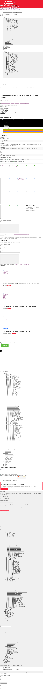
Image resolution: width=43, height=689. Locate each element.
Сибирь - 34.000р (8, 456)
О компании (5, 45)
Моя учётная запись (6, 667)
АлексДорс (9, 40)
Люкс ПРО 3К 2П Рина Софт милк (14, 432)
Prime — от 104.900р (11, 644)
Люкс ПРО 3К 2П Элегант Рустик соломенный (16, 606)
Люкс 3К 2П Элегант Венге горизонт (14, 418)
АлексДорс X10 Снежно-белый (13, 376)
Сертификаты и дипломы (9, 129)
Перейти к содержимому (13, 8)
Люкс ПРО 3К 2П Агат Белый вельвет (14, 425)
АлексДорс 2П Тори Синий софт (13, 393)
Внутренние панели (9, 44)
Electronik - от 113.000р (9, 450)
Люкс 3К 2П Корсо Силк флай (13, 420)
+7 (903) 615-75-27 (8, 3)
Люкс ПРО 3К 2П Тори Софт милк (14, 441)
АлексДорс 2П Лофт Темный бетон (14, 387)
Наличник (2, 110)
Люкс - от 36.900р (10, 19)
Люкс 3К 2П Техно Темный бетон (13, 414)
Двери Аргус (7, 18)
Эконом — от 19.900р (11, 650)
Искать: (1, 14)
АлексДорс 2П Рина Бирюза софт (13, 388)
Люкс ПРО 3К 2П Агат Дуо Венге (13, 429)
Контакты (4, 49)
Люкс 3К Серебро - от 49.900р (10, 399)
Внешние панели (8, 43)
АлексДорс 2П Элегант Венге (13, 395)
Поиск (16, 14)
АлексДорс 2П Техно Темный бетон (14, 391)
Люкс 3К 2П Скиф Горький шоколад (14, 412)
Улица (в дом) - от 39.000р (10, 449)
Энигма (6, 460)
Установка (5, 48)
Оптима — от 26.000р (11, 647)
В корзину (2, 113)
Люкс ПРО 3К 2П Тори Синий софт (14, 442)
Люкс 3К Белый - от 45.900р (12, 22)
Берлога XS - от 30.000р (11, 36)
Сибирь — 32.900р (10, 649)
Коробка (2, 109)
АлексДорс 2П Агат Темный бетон (14, 382)
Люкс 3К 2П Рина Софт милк (12, 405)
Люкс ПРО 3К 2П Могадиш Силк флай (14, 437)
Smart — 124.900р (10, 645)
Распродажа (7, 42)
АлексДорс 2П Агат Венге (12, 380)
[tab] (23, 128)
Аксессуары (5, 465)
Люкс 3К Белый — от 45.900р (13, 636)
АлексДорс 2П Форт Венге (12, 379)
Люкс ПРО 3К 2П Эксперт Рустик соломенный (16, 445)
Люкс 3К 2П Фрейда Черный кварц (14, 416)
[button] (1, 351)
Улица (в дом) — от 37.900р (12, 642)
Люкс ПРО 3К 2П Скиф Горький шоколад (15, 438)
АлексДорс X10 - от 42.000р (10, 375)
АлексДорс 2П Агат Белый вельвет (14, 381)
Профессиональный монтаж (28, 123)
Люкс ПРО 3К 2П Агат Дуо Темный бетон (15, 427)
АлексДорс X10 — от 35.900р (13, 634)
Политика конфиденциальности (6, 502)
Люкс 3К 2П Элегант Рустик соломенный (15, 419)
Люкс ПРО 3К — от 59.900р (12, 639)
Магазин (4, 17)
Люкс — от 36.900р (11, 633)
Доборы (1, 111)
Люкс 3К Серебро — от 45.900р (13, 637)
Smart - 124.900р (10, 30)
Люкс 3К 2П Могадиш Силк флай (13, 411)
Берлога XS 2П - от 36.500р (12, 71)
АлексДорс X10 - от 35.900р (12, 20)
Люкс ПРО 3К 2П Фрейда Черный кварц (15, 444)
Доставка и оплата (6, 47)
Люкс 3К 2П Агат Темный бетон (13, 402)
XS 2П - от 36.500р (8, 459)
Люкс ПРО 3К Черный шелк (12, 423)
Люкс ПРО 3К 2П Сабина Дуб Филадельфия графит (17, 433)
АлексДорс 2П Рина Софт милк (13, 386)
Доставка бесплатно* (6, 126)
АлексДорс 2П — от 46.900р (12, 635)
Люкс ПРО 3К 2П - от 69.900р (13, 26)
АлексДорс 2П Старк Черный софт (14, 390)
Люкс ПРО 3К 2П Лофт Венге (13, 431)
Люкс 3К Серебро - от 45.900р (13, 23)
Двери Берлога (8, 31)
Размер (1, 108)
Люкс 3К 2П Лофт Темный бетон (13, 410)
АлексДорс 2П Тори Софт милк (13, 396)
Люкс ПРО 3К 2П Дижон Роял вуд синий (15, 428)
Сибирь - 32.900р (10, 34)
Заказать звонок (13, 5)
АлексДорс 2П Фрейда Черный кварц (14, 397)
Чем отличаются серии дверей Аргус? (12, 12)
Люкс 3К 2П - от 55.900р (12, 24)
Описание (7, 128)
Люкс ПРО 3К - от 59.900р (12, 25)
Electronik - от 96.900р (11, 28)
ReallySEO (25, 672)
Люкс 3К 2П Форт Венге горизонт (13, 415)
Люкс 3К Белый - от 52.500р (10, 398)
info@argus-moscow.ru (16, 6)
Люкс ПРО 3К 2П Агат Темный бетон (14, 426)
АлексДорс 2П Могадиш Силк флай (14, 384)
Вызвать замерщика (8, 130)
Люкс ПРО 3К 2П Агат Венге (13, 430)
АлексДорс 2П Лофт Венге (12, 385)
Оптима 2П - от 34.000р (11, 33)
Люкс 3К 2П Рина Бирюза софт (13, 406)
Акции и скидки (6, 46)
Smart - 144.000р (8, 452)
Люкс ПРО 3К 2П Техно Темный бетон (14, 440)
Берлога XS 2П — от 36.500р (12, 652)
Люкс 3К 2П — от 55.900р (12, 638)
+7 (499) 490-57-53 (8, 1)
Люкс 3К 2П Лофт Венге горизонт (13, 409)
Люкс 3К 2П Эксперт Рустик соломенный (15, 417)
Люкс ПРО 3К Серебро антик (13, 422)
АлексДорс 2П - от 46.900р (12, 21)
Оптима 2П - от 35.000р (9, 455)
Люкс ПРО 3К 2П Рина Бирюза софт (14, 435)
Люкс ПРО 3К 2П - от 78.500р (10, 424)
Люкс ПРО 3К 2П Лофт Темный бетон (14, 434)
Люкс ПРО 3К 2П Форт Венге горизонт (14, 443)
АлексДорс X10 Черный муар (13, 377)
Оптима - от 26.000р (11, 32)
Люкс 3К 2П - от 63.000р (9, 400)
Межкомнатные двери (9, 72)
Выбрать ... (9, 285)
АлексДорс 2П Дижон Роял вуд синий (14, 383)
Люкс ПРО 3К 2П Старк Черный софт (14, 439)
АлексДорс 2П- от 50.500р (10, 378)
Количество (2, 112)
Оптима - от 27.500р (9, 454)
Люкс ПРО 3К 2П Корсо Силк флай (14, 436)
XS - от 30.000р (8, 458)
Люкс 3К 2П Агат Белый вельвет (13, 562)
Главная (1, 87)
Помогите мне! (4, 488)
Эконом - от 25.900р (9, 457)
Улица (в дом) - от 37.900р (12, 27)
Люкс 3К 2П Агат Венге (12, 401)
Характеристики (8, 132)
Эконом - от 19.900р (11, 35)
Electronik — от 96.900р (11, 643)
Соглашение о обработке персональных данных (21, 234)
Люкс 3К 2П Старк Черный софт (13, 413)
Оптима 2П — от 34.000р (12, 648)
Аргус (8, 41)
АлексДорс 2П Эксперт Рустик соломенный (15, 394)
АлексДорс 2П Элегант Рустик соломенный (15, 392)
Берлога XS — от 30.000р (12, 651)
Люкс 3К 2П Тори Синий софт (13, 408)
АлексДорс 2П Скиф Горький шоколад (14, 389)
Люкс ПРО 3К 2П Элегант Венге (13, 446)
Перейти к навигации (4, 8)
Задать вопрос (7, 131)
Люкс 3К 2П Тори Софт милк (12, 407)
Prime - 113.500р (8, 451)
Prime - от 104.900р (10, 29)
